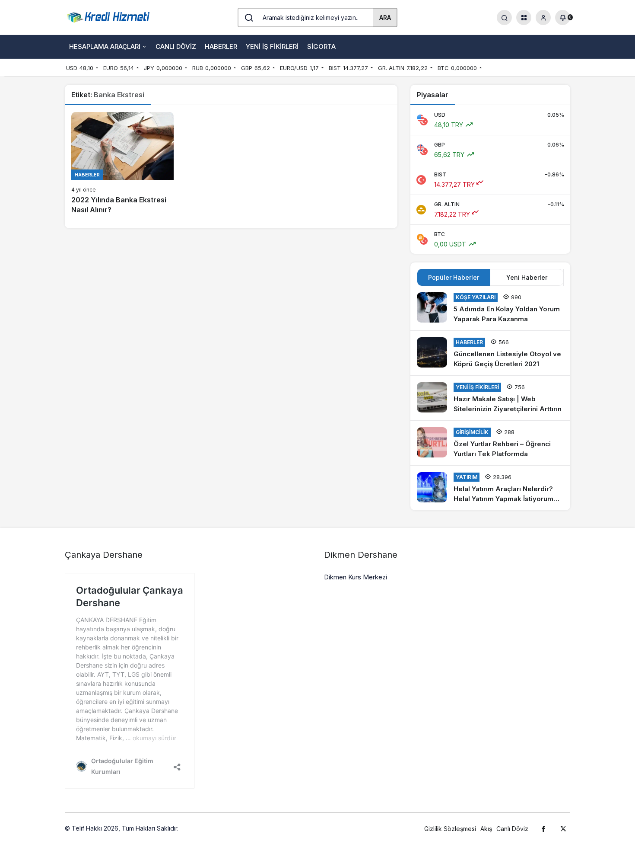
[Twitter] (563, 828)
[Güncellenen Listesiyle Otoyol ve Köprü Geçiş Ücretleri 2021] (490, 353)
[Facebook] (543, 828)
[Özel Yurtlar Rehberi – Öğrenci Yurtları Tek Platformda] (490, 443)
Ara (385, 17)
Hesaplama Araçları (104, 46)
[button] (523, 17)
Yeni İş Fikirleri (272, 46)
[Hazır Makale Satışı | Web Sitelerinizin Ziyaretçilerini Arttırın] (490, 398)
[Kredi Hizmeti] (108, 16)
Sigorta (321, 46)
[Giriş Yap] (543, 17)
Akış (486, 828)
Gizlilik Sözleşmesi (450, 828)
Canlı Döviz (176, 46)
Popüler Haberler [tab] (453, 277)
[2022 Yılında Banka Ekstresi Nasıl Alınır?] (122, 163)
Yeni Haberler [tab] (526, 277)
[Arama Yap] (504, 17)
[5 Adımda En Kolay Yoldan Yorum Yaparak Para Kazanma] (490, 308)
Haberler (221, 46)
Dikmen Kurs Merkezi (355, 577)
